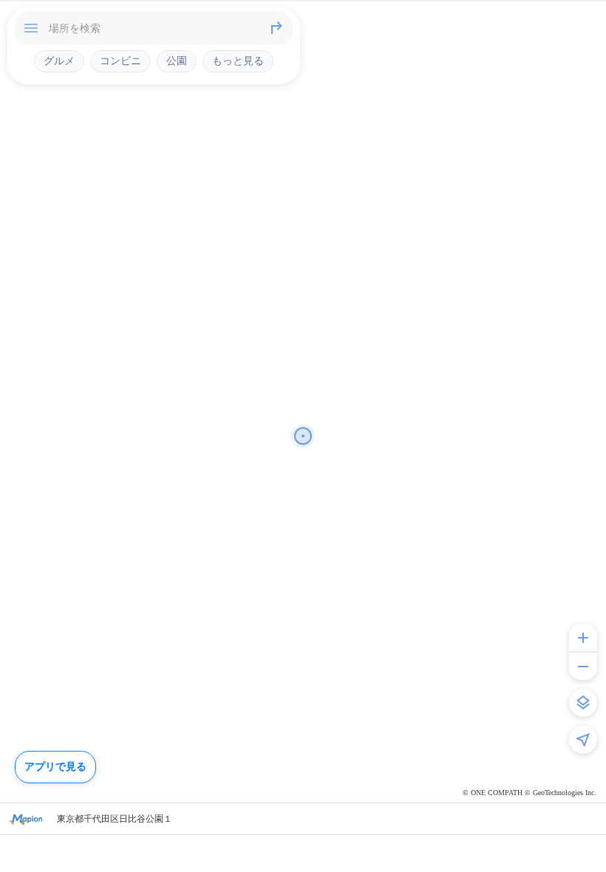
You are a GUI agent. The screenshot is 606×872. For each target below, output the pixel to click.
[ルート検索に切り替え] (276, 28)
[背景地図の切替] (583, 703)
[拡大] (583, 638)
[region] (303, 436)
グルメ (59, 61)
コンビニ (120, 61)
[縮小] (583, 666)
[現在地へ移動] (583, 740)
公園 (176, 61)
